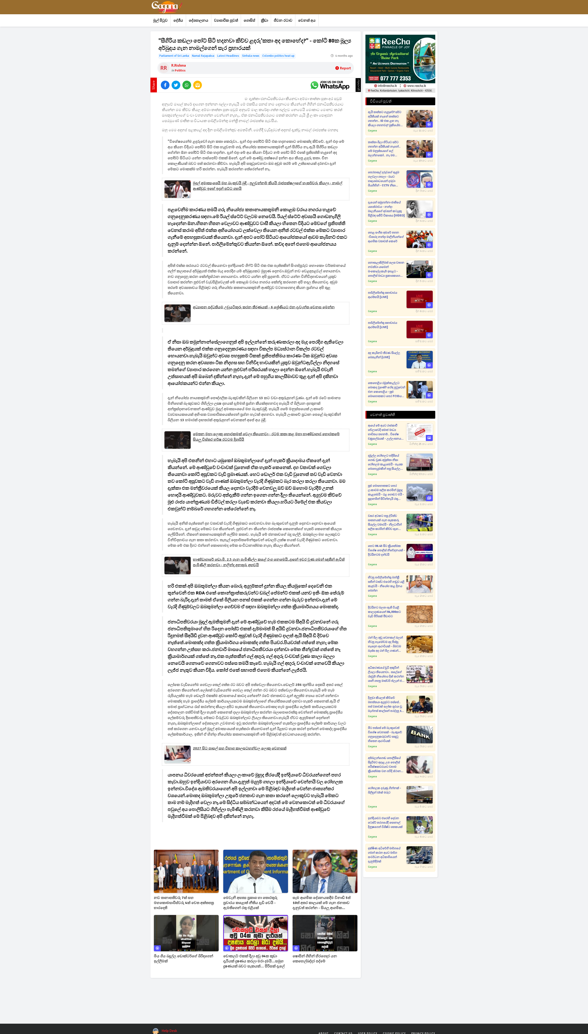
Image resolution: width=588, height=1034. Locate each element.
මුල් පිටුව (160, 20)
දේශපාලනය (198, 20)
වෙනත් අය (307, 20)
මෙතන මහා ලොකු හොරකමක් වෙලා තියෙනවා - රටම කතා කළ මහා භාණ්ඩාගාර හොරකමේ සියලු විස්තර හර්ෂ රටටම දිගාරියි (266, 437)
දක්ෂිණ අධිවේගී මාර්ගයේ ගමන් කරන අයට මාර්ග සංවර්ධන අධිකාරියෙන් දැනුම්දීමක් (384, 855)
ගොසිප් (249, 20)
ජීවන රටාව (283, 20)
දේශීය (178, 20)
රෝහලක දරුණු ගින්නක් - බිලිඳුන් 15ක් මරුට (384, 790)
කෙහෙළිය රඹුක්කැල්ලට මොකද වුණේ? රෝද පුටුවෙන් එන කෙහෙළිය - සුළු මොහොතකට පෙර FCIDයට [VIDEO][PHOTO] (386, 389)
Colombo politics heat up (278, 56)
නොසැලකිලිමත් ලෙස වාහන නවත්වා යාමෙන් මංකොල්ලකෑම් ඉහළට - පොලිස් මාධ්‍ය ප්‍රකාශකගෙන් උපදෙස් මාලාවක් (386, 269)
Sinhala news (250, 56)
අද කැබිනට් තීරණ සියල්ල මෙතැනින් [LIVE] (384, 355)
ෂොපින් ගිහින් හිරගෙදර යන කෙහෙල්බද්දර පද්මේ (315, 958)
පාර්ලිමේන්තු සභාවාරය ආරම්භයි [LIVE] (382, 295)
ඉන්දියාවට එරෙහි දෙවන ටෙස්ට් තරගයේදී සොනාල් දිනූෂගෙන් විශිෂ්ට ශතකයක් (385, 822)
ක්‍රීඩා (264, 20)
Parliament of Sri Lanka (174, 56)
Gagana (372, 130)
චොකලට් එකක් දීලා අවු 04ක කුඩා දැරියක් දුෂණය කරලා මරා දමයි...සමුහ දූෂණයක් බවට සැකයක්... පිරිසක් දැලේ (254, 961)
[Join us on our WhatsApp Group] (330, 85)
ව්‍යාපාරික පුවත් (226, 20)
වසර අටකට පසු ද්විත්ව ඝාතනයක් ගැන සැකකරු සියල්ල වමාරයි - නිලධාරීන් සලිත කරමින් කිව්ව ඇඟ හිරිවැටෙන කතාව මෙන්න (385, 522)
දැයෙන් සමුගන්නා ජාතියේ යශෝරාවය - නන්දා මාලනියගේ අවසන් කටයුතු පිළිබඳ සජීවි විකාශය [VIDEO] (386, 209)
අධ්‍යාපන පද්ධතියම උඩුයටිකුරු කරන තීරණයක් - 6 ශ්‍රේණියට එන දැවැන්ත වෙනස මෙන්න (264, 307)
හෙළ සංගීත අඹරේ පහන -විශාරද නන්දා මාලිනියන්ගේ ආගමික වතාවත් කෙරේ (386, 237)
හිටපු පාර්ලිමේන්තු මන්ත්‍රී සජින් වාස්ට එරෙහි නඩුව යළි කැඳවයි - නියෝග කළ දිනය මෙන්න (386, 584)
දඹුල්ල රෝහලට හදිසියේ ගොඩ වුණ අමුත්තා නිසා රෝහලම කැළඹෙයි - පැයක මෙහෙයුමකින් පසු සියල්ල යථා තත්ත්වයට (385, 462)
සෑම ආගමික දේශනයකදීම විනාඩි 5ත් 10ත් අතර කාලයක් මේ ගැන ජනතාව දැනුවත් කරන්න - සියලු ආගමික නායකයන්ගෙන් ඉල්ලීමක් (322, 902)
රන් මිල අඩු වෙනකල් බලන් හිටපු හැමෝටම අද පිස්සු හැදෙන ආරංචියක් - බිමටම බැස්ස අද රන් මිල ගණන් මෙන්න (385, 644)
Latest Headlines (228, 56)
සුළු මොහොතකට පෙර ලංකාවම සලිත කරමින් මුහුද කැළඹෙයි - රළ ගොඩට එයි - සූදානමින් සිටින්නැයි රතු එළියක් (386, 492)
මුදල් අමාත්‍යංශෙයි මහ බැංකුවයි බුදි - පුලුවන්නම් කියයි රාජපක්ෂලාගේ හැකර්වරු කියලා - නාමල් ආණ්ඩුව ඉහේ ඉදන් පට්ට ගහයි (267, 186)
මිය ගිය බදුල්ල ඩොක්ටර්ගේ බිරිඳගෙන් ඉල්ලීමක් (183, 958)
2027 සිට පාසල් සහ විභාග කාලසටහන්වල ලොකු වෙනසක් (239, 748)
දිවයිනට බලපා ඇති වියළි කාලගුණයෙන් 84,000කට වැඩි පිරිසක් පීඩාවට (384, 612)
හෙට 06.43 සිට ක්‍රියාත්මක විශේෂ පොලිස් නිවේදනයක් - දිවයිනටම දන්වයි (386, 550)
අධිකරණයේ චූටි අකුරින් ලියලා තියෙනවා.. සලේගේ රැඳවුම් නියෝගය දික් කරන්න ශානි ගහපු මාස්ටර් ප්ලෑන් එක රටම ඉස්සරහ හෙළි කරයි (386, 674)
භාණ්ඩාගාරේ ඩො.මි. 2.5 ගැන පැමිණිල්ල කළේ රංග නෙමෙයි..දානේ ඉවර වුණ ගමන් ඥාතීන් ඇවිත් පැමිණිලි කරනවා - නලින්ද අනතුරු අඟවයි (269, 562)
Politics (180, 70)
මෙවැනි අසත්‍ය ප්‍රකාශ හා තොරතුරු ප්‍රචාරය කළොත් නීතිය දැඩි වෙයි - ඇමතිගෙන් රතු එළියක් (250, 902)
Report (345, 68)
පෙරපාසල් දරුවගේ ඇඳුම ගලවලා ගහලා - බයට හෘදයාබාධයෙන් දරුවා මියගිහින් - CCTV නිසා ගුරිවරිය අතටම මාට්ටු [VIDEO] (383, 179)
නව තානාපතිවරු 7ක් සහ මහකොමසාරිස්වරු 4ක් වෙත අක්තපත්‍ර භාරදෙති (184, 902)
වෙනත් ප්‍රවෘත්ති (382, 414)
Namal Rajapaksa (203, 56)
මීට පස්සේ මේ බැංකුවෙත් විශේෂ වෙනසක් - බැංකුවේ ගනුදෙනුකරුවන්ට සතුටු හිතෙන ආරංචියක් (385, 734)
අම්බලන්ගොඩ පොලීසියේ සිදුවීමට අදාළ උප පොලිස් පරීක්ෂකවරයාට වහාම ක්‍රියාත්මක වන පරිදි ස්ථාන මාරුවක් (384, 764)
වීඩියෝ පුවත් (380, 101)
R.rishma (178, 65)
